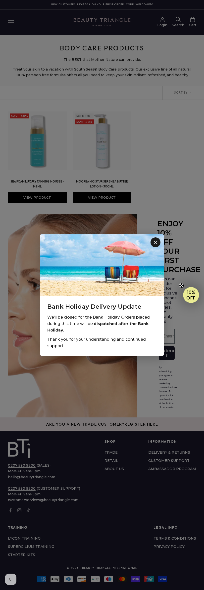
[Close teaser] (181, 285)
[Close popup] (155, 242)
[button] (191, 295)
